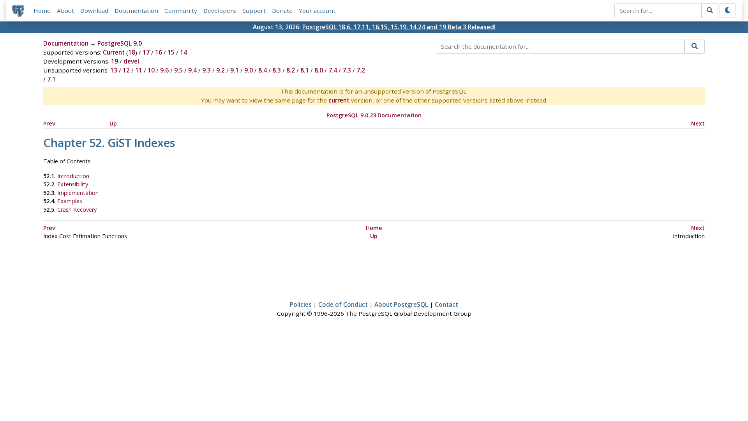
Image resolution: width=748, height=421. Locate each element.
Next (698, 123)
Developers (219, 10)
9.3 (206, 70)
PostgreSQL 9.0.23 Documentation (374, 115)
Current (114, 52)
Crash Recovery (77, 209)
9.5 (178, 70)
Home (42, 10)
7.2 (360, 70)
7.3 (346, 70)
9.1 (234, 70)
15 (171, 52)
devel (131, 61)
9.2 (220, 70)
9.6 (164, 70)
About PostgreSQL (401, 304)
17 (146, 52)
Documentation (136, 10)
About (65, 10)
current (338, 100)
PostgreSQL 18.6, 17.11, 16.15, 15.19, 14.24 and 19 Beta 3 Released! (399, 27)
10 (151, 70)
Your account (317, 10)
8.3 (276, 70)
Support (254, 10)
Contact (446, 304)
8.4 (262, 70)
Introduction (73, 176)
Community (180, 10)
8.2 (290, 70)
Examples (69, 201)
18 (131, 52)
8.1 (304, 70)
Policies (301, 304)
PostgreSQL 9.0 (119, 43)
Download (94, 10)
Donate (282, 10)
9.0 (248, 70)
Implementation (78, 192)
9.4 (192, 70)
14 (183, 52)
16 (158, 52)
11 (138, 70)
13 (113, 70)
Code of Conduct (343, 304)
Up (113, 123)
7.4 (332, 70)
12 (126, 70)
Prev (49, 123)
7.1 (51, 79)
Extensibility (72, 184)
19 (114, 61)
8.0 (318, 70)
